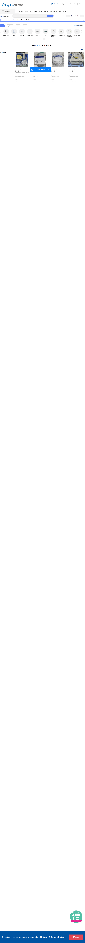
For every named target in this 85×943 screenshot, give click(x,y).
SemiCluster (37, 11)
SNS (80, 4)
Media (46, 11)
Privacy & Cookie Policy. (52, 937)
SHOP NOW (40, 69)
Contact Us (73, 4)
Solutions (20, 11)
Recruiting (62, 11)
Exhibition (53, 11)
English (63, 4)
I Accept (76, 937)
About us (28, 11)
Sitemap (7, 11)
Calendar (56, 4)
